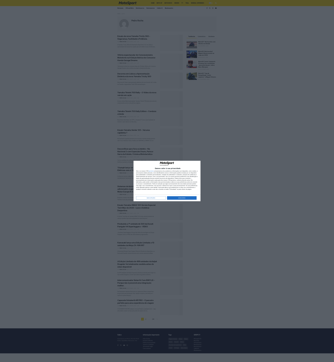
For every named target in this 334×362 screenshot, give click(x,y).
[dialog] (167, 181)
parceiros (151, 171)
